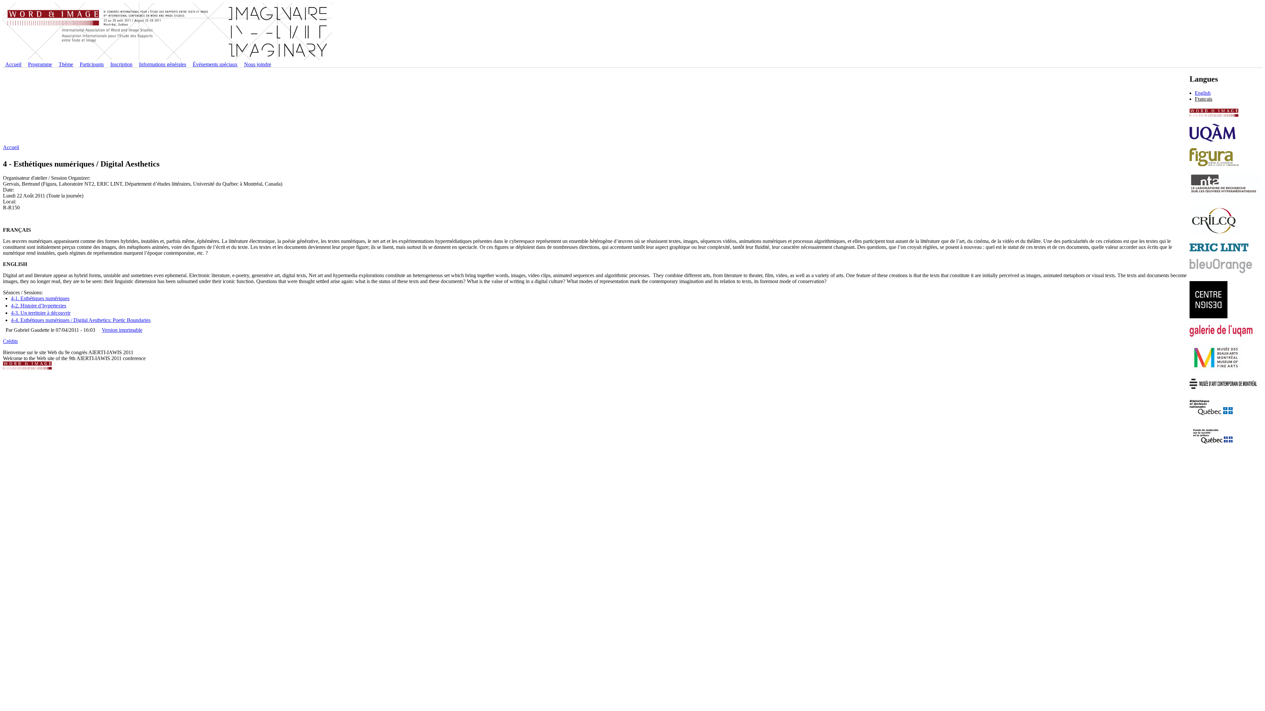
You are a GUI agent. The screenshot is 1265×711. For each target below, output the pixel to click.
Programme (40, 64)
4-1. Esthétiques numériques (40, 298)
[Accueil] (167, 58)
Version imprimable (122, 330)
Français (1203, 99)
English (1203, 93)
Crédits (10, 341)
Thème (66, 64)
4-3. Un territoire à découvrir (40, 313)
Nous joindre (257, 64)
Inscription (121, 64)
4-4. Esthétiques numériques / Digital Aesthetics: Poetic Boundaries (81, 320)
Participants (92, 64)
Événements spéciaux (215, 64)
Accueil (13, 64)
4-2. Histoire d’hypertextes (38, 305)
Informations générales (162, 64)
